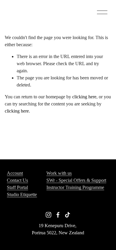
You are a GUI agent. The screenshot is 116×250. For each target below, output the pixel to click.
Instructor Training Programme (75, 187)
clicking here (84, 96)
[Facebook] (58, 215)
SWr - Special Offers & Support (76, 180)
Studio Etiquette (22, 194)
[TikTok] (67, 215)
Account (15, 173)
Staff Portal (17, 187)
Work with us (59, 173)
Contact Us (17, 180)
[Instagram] (48, 215)
